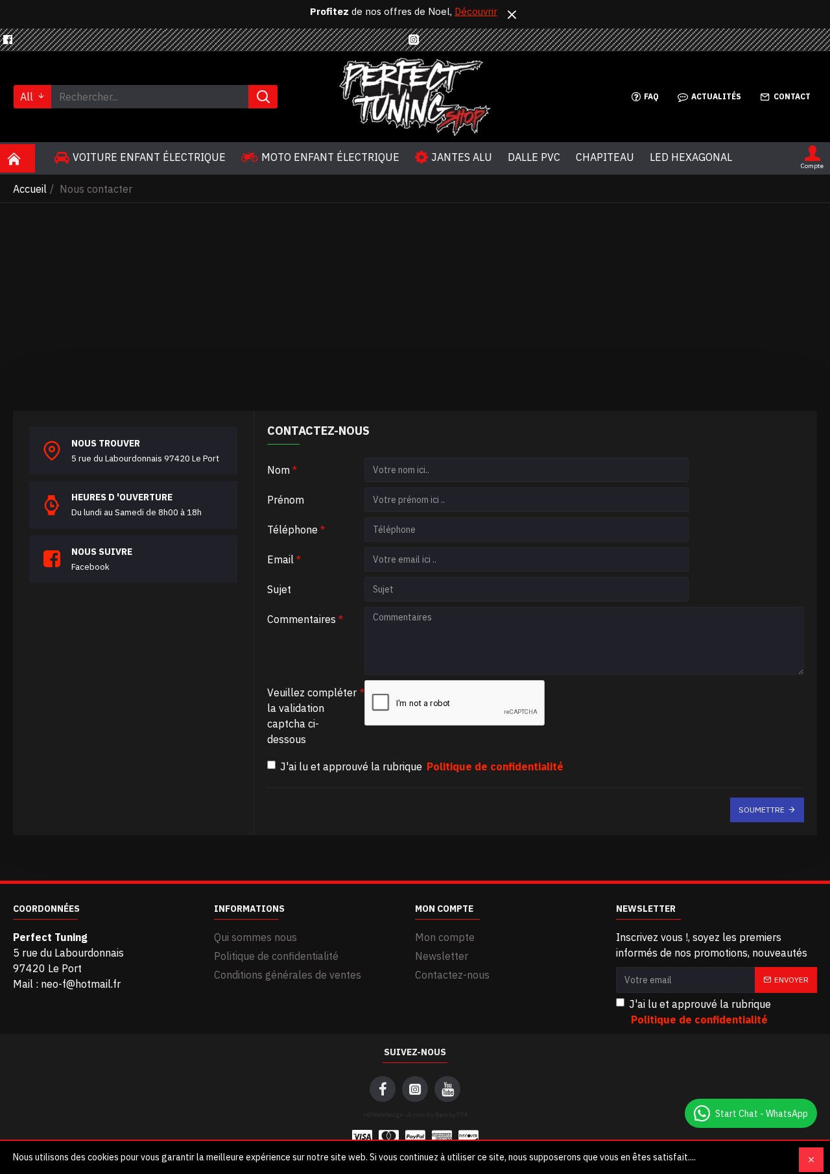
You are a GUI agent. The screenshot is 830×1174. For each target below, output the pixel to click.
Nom (278, 469)
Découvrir (476, 11)
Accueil (30, 188)
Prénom (285, 499)
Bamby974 (451, 1114)
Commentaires (301, 619)
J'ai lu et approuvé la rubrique (421, 766)
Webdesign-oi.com (398, 1114)
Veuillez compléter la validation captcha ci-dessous (312, 716)
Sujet (279, 589)
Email (280, 559)
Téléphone (292, 529)
